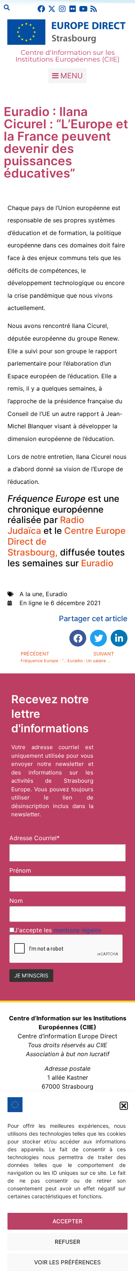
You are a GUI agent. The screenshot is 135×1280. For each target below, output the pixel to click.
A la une (31, 594)
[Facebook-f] (41, 9)
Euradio (97, 563)
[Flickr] (73, 9)
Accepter (67, 1221)
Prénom (20, 870)
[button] (124, 1106)
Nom (16, 901)
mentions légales (77, 930)
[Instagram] (62, 9)
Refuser (67, 1241)
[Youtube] (83, 9)
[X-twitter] (51, 9)
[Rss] (93, 9)
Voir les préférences (67, 1262)
